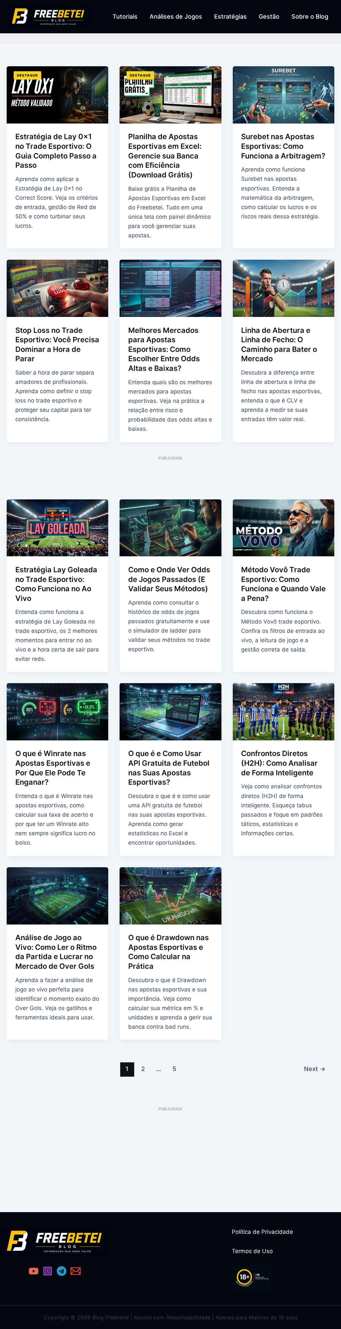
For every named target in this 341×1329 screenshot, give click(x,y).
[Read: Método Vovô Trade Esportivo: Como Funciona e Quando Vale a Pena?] (283, 527)
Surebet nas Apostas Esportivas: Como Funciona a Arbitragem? (283, 146)
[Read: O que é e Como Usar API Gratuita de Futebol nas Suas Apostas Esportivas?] (170, 711)
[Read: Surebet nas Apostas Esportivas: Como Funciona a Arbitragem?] (283, 94)
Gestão (269, 16)
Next (314, 1068)
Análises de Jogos (176, 16)
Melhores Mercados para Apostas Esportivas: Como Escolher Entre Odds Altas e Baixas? (164, 349)
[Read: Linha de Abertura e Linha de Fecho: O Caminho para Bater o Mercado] (283, 288)
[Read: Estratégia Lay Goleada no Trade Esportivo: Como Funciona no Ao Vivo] (57, 527)
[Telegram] (62, 1271)
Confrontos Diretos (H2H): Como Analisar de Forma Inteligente (279, 763)
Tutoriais (125, 16)
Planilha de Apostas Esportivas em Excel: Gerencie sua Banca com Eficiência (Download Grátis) (164, 155)
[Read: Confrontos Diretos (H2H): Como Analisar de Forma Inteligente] (283, 711)
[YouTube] (34, 1271)
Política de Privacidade (262, 1231)
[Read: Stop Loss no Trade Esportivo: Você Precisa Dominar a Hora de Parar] (57, 288)
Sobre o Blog (309, 16)
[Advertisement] (170, 476)
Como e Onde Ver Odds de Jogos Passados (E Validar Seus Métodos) (169, 579)
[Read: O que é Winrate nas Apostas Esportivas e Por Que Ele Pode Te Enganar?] (57, 711)
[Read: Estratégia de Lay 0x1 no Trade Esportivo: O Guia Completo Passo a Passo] (57, 94)
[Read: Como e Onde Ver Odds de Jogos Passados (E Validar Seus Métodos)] (170, 527)
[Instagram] (48, 1271)
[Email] (76, 1271)
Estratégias (230, 16)
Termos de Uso (252, 1251)
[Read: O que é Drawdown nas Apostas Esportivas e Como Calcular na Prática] (170, 895)
